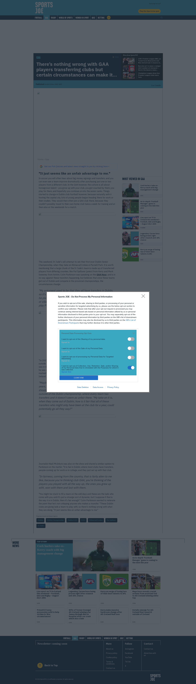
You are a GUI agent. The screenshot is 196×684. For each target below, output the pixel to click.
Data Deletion (83, 387)
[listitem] (98, 333)
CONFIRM (79, 378)
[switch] (131, 339)
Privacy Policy (113, 387)
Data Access (98, 387)
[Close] (144, 296)
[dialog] (98, 342)
